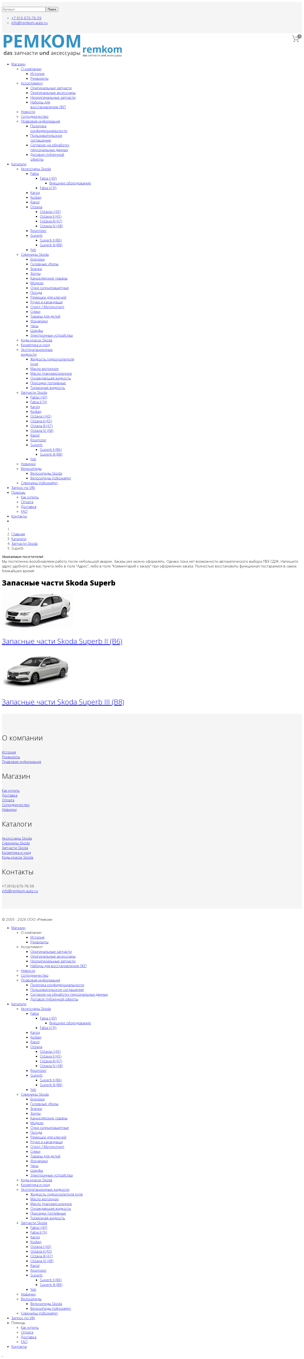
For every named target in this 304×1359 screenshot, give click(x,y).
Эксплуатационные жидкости (45, 1189)
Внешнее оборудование (70, 183)
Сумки (35, 311)
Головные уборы (44, 263)
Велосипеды (31, 468)
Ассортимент (32, 83)
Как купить (30, 497)
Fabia (34, 173)
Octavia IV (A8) (51, 225)
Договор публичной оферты (54, 999)
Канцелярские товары (48, 278)
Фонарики (39, 321)
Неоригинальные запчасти (53, 97)
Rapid (34, 202)
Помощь (18, 492)
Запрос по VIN (23, 487)
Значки (36, 268)
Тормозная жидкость (47, 387)
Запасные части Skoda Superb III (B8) (63, 702)
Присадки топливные (48, 382)
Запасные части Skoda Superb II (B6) (62, 641)
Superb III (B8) (51, 244)
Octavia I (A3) (50, 211)
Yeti (33, 249)
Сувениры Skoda (35, 254)
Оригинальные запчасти (51, 87)
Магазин (18, 64)
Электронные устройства (51, 335)
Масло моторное (44, 368)
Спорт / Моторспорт (47, 306)
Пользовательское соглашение (46, 138)
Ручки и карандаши (46, 302)
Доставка (28, 506)
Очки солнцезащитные (49, 287)
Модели (36, 283)
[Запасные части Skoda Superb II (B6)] (37, 626)
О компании (31, 68)
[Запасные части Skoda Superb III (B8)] (37, 687)
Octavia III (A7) (51, 221)
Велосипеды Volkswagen (50, 478)
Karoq (35, 192)
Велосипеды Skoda (46, 473)
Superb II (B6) (51, 240)
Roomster (38, 230)
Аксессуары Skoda (36, 168)
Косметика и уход (35, 344)
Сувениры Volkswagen (39, 482)
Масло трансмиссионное (51, 373)
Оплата (27, 501)
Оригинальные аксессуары (53, 92)
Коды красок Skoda (36, 340)
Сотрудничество (34, 116)
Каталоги (18, 164)
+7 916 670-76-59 (26, 17)
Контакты (19, 516)
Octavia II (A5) (51, 216)
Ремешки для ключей (48, 297)
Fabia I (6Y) (48, 178)
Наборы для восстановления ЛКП (48, 104)
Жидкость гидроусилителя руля (56, 1194)
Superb (36, 235)
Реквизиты (39, 78)
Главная (18, 534)
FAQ (24, 511)
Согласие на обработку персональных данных (49, 147)
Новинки (28, 463)
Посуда (36, 292)
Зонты (35, 273)
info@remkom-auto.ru (29, 22)
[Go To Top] (2, 1354)
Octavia (36, 206)
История (37, 73)
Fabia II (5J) (48, 187)
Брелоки (37, 259)
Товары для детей (45, 316)
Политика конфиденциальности (48, 128)
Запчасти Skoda (34, 392)
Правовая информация (40, 121)
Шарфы (36, 330)
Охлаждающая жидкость (50, 378)
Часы (34, 325)
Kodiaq (35, 197)
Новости (28, 111)
